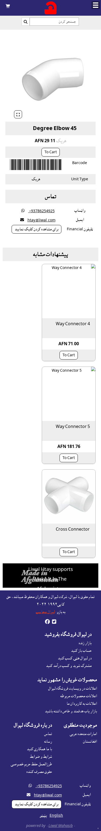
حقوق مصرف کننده (39, 772)
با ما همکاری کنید (39, 749)
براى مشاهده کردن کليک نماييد (36, 229)
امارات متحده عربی (83, 734)
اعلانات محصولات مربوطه (78, 696)
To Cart (50, 152)
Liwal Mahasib (60, 826)
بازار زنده (85, 643)
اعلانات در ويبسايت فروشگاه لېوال (72, 688)
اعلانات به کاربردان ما (82, 704)
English (56, 815)
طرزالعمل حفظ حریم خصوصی (31, 764)
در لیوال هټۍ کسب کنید (75, 658)
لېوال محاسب (45, 612)
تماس (48, 734)
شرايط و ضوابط (41, 757)
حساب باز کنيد (81, 651)
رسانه (48, 741)
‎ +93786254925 (41, 211)
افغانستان (90, 741)
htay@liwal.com (41, 220)
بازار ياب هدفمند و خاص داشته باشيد (71, 711)
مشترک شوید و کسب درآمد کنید (69, 666)
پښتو (43, 815)
